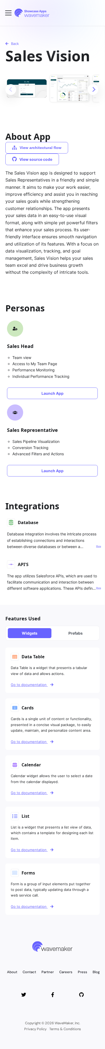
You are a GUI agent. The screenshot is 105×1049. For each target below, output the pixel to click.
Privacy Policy (35, 1029)
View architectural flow (40, 147)
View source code (35, 159)
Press (82, 972)
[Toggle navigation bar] (8, 13)
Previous (10, 89)
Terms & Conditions (65, 1029)
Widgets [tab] (29, 633)
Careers (65, 972)
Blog (96, 972)
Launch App (52, 393)
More (98, 546)
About (12, 972)
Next (93, 89)
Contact (29, 972)
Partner (47, 972)
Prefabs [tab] (75, 633)
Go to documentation (29, 684)
